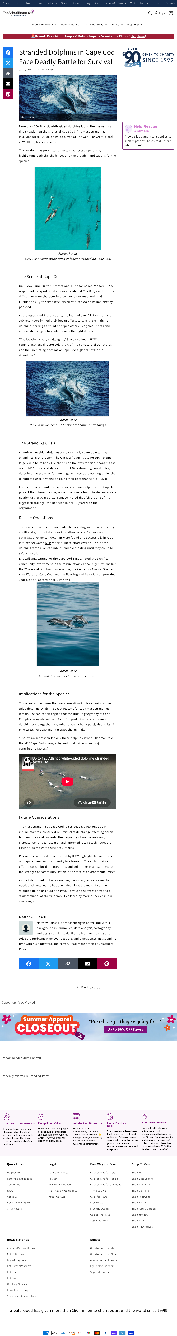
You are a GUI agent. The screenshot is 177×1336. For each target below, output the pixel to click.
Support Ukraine (100, 1272)
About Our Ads (57, 1196)
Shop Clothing (140, 1190)
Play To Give (93, 3)
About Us (12, 1196)
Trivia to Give (98, 1190)
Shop (28, 3)
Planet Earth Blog (17, 1290)
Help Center (14, 1172)
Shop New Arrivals (143, 1226)
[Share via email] (8, 83)
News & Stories (115, 3)
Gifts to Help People (102, 1248)
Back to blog (91, 987)
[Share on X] (8, 63)
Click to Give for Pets (102, 1172)
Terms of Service (58, 1172)
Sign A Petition (99, 1220)
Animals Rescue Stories (21, 1248)
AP (25, 743)
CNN (65, 719)
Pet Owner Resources (20, 1266)
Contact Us (13, 1184)
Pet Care (12, 1278)
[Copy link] (8, 73)
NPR (31, 468)
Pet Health (13, 1272)
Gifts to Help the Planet (104, 1254)
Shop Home (139, 1202)
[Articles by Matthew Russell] (26, 927)
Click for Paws (98, 1196)
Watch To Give (140, 3)
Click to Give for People (104, 1178)
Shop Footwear (141, 1196)
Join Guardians (46, 3)
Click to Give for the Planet (106, 1184)
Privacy (53, 1178)
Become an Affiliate (19, 1202)
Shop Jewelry (140, 1214)
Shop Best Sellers (142, 1178)
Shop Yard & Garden (144, 1208)
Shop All (137, 1172)
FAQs (10, 1190)
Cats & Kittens (15, 1254)
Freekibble (96, 1202)
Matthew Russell (47, 69)
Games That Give (100, 1214)
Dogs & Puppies (16, 1260)
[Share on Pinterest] (8, 94)
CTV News (36, 498)
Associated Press (39, 315)
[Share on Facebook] (8, 52)
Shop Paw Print (141, 1184)
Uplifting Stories (17, 1284)
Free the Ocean (99, 1208)
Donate (170, 3)
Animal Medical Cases (103, 1260)
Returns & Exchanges (19, 1178)
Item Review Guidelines (63, 1190)
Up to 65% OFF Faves (125, 1029)
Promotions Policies (61, 1184)
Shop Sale (138, 1220)
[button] (150, 13)
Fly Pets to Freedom (102, 1266)
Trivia (157, 3)
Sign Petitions (70, 3)
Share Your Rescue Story (21, 1296)
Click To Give (12, 3)
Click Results (15, 1208)
